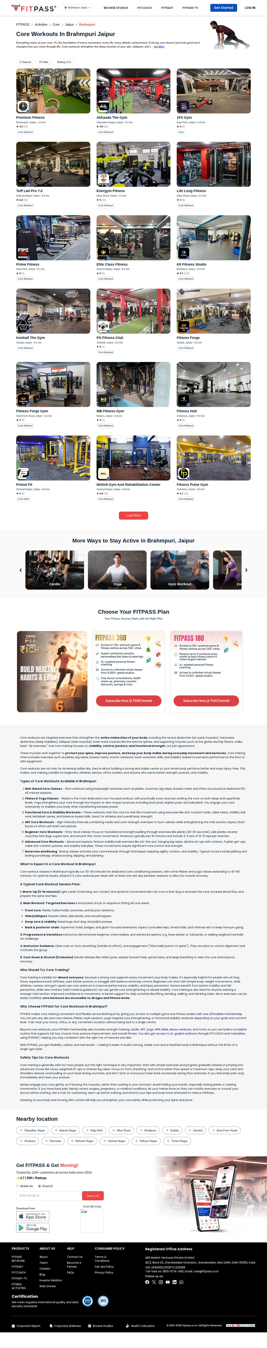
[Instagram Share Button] (161, 1282)
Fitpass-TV (190, 8)
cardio (135, 1029)
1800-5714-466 (173, 1271)
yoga (150, 1029)
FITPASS (22, 24)
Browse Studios (116, 8)
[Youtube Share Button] (168, 1282)
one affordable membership (222, 1014)
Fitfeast (167, 8)
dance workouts (180, 1029)
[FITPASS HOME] (34, 7)
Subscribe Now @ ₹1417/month (206, 700)
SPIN (157, 1029)
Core (56, 24)
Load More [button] (133, 515)
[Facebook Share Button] (147, 1282)
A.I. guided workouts (183, 1033)
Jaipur (69, 24)
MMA (165, 1029)
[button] (77, 7)
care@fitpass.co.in (206, 1271)
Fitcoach (144, 8)
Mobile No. (27, 1186)
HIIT (143, 1029)
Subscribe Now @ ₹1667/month (129, 700)
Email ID (47, 1186)
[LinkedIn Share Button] (175, 1282)
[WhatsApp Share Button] (181, 1282)
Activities (41, 24)
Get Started (223, 7)
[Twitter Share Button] (154, 1282)
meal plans (237, 1033)
